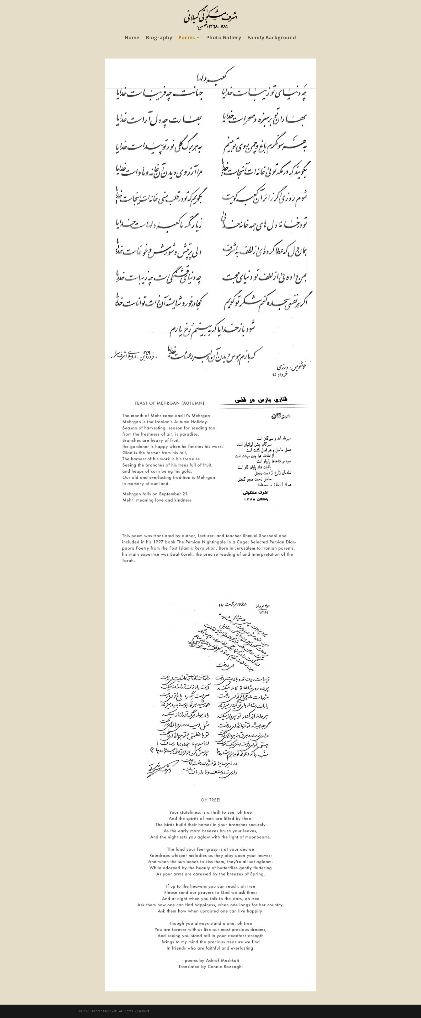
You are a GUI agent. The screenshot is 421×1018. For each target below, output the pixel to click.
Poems (186, 38)
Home (131, 38)
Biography (159, 38)
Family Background (271, 38)
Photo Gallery (223, 38)
